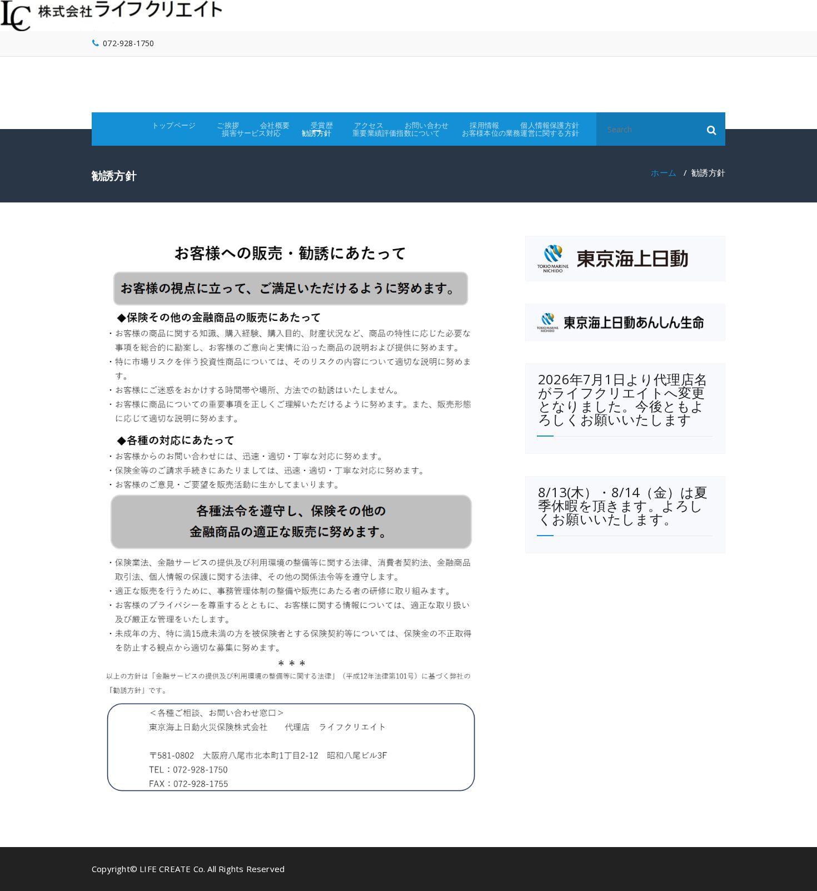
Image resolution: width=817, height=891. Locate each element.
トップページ (174, 125)
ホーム (663, 172)
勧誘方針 (316, 133)
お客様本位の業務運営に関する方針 (520, 133)
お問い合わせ (427, 125)
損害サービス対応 (251, 133)
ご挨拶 (228, 125)
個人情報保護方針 (549, 125)
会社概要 (275, 125)
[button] (712, 129)
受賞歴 (322, 125)
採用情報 (484, 125)
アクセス (368, 125)
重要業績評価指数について (396, 133)
